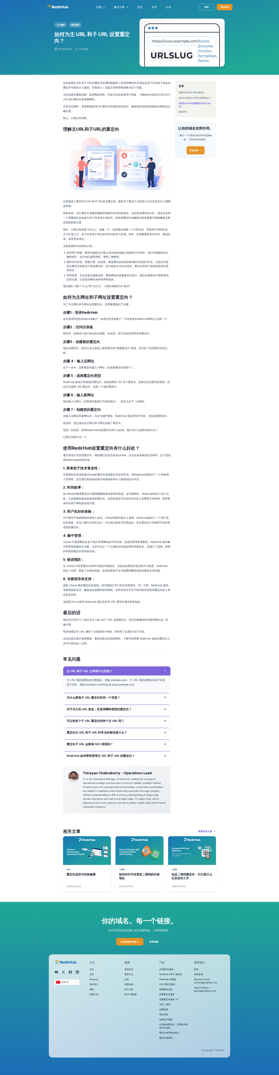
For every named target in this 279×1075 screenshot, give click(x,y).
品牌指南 (128, 984)
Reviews (94, 979)
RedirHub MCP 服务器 (170, 974)
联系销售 (154, 941)
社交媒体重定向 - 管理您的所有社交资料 (173, 1026)
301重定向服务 (166, 969)
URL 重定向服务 (167, 984)
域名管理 (75, 25)
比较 (126, 979)
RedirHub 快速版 (167, 979)
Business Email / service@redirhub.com (205, 981)
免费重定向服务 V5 (168, 999)
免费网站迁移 (165, 989)
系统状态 (128, 969)
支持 (92, 969)
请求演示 (94, 984)
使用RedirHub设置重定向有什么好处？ (195, 105)
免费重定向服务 (167, 994)
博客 (92, 989)
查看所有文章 (205, 831)
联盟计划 (94, 994)
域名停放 (163, 1014)
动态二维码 (164, 1004)
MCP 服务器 (130, 994)
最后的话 (183, 111)
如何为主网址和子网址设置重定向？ (195, 98)
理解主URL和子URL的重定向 (192, 92)
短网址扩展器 (165, 1019)
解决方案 (119, 7)
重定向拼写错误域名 (169, 1032)
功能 (98, 7)
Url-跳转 (61, 25)
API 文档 (128, 989)
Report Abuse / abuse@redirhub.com (205, 989)
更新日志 (128, 974)
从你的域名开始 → (129, 941)
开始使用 (224, 7)
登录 (206, 7)
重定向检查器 (165, 1037)
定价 (92, 974)
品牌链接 (163, 1009)
